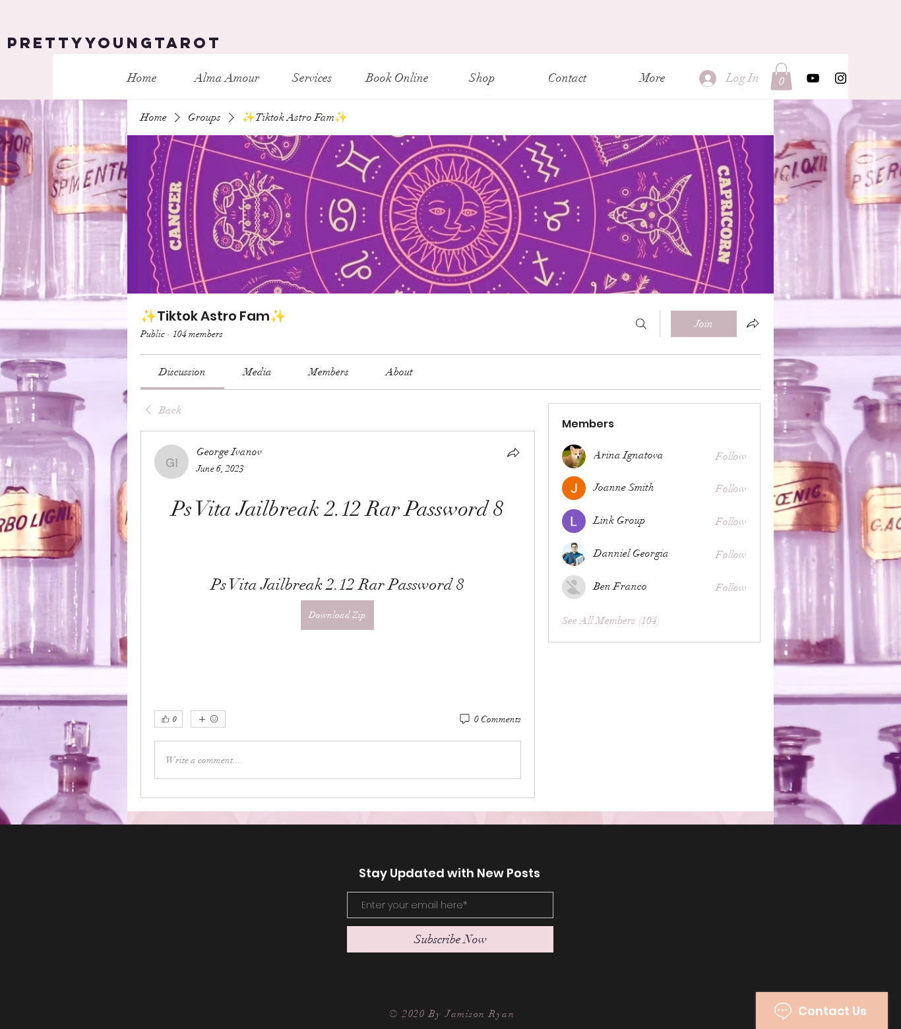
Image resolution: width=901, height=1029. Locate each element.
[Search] (641, 324)
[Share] (513, 452)
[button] (781, 76)
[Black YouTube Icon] (813, 78)
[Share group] (753, 323)
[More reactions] (208, 719)
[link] (182, 372)
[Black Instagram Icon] (840, 78)
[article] (337, 614)
